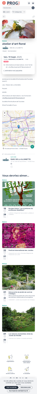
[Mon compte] (29, 3)
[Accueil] (13, 3)
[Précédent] (4, 16)
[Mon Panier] (33, 3)
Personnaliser (26, 387)
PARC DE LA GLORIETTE (21, 159)
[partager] (34, 16)
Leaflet (14, 146)
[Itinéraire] (32, 146)
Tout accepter (11, 387)
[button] (18, 127)
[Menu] (4, 3)
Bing (20, 146)
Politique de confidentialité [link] (18, 391)
